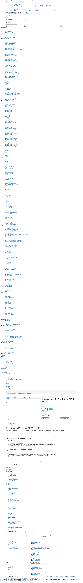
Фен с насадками (8, 261)
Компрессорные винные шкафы (11, 61)
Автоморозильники (8, 105)
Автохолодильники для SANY (10, 146)
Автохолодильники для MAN (10, 132)
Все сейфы (7, 211)
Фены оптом (7, 254)
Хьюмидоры (4, 264)
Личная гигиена (5, 306)
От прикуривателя (8, 143)
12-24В (6, 156)
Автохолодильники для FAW (10, 129)
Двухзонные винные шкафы (10, 64)
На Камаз (7, 202)
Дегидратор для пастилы (10, 33)
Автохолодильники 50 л (9, 111)
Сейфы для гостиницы (9, 218)
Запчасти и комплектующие (7, 325)
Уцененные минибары (9, 348)
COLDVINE (8, 385)
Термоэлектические (9, 177)
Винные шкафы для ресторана (11, 59)
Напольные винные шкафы (10, 95)
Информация (7, 373)
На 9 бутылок (7, 83)
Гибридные (7, 162)
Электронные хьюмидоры (10, 281)
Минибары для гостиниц (10, 169)
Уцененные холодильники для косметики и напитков (15, 351)
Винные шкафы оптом (9, 50)
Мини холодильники (9, 173)
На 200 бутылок (8, 92)
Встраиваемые (8, 124)
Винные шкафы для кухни (10, 48)
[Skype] (52, 409)
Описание (10, 419)
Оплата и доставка (38, 8)
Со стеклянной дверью (9, 178)
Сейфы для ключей (9, 223)
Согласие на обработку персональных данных (28, 578)
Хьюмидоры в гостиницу (10, 269)
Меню (3, 355)
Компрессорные (8, 126)
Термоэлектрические (9, 127)
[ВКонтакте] (47, 409)
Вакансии (16, 8)
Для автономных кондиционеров (11, 329)
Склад (15, 10)
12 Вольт (6, 185)
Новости (36, 10)
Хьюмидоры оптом (8, 275)
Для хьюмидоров (8, 338)
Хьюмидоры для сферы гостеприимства (13, 274)
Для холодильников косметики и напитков (13, 337)
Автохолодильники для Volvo (10, 139)
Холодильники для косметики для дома (13, 242)
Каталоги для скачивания (13, 481)
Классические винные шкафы (11, 55)
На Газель (7, 201)
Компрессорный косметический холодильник (14, 248)
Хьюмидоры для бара (9, 270)
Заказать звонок (9, 471)
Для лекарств (7, 120)
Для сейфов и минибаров (10, 334)
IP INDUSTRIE (8, 389)
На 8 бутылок (7, 82)
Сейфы (3, 208)
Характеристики (11, 420)
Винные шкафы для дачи (10, 47)
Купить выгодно (45, 418)
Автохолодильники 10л (9, 106)
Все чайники (7, 295)
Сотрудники (16, 5)
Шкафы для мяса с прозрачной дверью (13, 236)
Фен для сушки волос (9, 258)
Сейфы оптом (7, 216)
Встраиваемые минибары (10, 172)
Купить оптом (37, 1)
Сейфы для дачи (8, 213)
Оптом (6, 167)
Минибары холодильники (10, 171)
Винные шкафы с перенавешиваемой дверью (14, 51)
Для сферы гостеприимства (10, 165)
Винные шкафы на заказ (10, 62)
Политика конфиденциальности (12, 578)
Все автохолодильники (9, 103)
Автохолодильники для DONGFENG (12, 144)
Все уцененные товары (9, 344)
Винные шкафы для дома (10, 58)
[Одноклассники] (49, 409)
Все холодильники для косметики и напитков (14, 240)
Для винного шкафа (9, 331)
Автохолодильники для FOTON (11, 145)
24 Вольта (7, 186)
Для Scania (7, 191)
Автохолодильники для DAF (10, 137)
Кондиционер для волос (9, 314)
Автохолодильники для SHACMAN (11, 148)
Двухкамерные (8, 116)
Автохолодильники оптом (10, 113)
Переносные (7, 123)
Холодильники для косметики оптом (12, 244)
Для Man (6, 190)
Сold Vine (7, 179)
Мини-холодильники (9, 121)
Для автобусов (8, 141)
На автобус (7, 200)
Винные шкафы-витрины (10, 53)
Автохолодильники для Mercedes (11, 135)
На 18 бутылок (8, 85)
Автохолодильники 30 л (9, 109)
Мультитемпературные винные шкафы (12, 94)
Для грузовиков (8, 195)
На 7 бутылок (7, 81)
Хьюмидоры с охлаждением (10, 276)
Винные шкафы (5, 38)
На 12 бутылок (8, 84)
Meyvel (6, 96)
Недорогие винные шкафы (10, 65)
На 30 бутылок (8, 89)
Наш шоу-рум (10, 509)
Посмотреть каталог (45, 410)
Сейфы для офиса (8, 214)
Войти (30, 20)
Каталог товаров (5, 27)
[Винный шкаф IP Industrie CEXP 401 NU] (8, 399)
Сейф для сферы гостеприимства (11, 212)
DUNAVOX (8, 387)
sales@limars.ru (9, 12)
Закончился (46, 414)
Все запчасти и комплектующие (11, 327)
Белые (6, 291)
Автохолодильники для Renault (11, 140)
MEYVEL (7, 383)
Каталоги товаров (17, 4)
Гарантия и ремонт (38, 9)
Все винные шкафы (9, 41)
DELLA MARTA (8, 388)
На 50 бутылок (8, 90)
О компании (16, 3)
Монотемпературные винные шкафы (12, 93)
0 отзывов (43, 406)
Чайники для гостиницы (9, 297)
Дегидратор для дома (9, 32)
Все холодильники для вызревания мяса (13, 228)
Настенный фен (8, 263)
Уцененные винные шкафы (10, 71)
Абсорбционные (8, 174)
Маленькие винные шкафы (10, 66)
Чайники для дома (8, 299)
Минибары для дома (9, 168)
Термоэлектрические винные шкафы (12, 73)
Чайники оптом (8, 302)
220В (6, 152)
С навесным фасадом (9, 70)
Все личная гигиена (9, 308)
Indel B (6, 180)
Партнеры (37, 4)
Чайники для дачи (8, 298)
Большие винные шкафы (10, 43)
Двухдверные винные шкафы (10, 98)
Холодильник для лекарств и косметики (13, 241)
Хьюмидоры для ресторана (10, 273)
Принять (72, 579)
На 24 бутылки (8, 88)
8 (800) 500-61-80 (24, 12)
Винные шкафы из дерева (10, 60)
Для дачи (7, 118)
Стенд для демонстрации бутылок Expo (13, 340)
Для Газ (6, 194)
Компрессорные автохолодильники (15, 521)
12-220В (6, 155)
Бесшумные (7, 161)
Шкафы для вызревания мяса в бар (12, 231)
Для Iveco (7, 189)
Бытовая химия (5, 319)
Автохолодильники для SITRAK (11, 149)
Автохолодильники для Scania (11, 138)
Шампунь (7, 316)
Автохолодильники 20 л (9, 107)
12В (5, 151)
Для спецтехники (8, 207)
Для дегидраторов (8, 332)
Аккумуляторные (8, 115)
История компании (17, 1)
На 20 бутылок (8, 87)
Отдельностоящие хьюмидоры (11, 268)
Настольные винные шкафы (10, 56)
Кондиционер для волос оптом (11, 315)
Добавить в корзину (65, 418)
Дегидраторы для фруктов (10, 37)
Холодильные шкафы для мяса (11, 230)
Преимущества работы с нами (20, 9)
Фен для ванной (8, 262)
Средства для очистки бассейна (11, 323)
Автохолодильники (6, 100)
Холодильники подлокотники (10, 122)
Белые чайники (8, 296)
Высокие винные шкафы (10, 76)
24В (5, 154)
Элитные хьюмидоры (9, 282)
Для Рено (7, 199)
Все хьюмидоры (8, 267)
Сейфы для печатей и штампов (11, 224)
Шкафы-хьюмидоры (9, 280)
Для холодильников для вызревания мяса (13, 336)
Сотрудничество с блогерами (19, 6)
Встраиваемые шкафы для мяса (11, 229)
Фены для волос (5, 250)
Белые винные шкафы (9, 77)
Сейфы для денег (8, 220)
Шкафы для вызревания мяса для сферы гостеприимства (16, 234)
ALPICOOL (8, 386)
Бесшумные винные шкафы (10, 42)
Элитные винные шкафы (10, 68)
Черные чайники (8, 303)
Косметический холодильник (10, 246)
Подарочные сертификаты (7, 341)
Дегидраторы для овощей (10, 36)
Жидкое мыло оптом (9, 313)
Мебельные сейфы (9, 222)
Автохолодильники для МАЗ (10, 134)
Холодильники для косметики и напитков (10, 237)
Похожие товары (11, 423)
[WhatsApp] (51, 409)
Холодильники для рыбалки (10, 128)
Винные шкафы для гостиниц (11, 45)
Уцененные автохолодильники (11, 346)
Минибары (4, 157)
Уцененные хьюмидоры (9, 352)
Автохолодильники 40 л (9, 110)
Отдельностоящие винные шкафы (12, 75)
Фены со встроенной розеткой (11, 257)
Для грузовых (7, 117)
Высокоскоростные (8, 290)
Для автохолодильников (9, 330)
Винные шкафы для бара (10, 44)
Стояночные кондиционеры (10, 206)
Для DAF (6, 188)
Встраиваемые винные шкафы (11, 54)
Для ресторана (8, 163)
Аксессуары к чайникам (9, 304)
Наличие (10, 422)
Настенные (7, 287)
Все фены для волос (9, 252)
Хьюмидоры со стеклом (9, 279)
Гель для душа (8, 309)
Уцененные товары (6, 342)
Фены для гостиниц (9, 253)
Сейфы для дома (8, 219)
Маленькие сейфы (8, 217)
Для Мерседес (8, 197)
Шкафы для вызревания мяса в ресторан (13, 233)
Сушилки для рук (5, 284)
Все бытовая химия (9, 321)
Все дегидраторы (8, 31)
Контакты (54, 10)
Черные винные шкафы (9, 78)
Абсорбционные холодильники (11, 104)
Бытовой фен (7, 259)
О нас (12, 0)
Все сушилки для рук (9, 286)
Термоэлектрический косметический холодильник (15, 247)
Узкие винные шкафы (9, 67)
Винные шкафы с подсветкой (10, 99)
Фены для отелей (8, 256)
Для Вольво (7, 192)
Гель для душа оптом (9, 310)
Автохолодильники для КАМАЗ (11, 133)
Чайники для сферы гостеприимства (12, 301)
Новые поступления (6, 353)
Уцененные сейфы (8, 349)
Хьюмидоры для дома (9, 272)
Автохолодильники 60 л (9, 112)
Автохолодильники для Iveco (10, 130)
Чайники (4, 292)
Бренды (29, 10)
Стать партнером (38, 3)
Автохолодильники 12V (12, 522)
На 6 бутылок (7, 79)
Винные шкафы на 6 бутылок (14, 518)
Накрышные (7, 203)
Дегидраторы (5, 28)
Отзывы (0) (10, 424)
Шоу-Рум (36, 6)
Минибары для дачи (9, 166)
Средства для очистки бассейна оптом (12, 324)
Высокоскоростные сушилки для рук (15, 527)
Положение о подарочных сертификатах (43, 5)
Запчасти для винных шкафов (11, 72)
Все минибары (8, 160)
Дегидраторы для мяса (9, 34)
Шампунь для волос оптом (10, 318)
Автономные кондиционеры (7, 182)
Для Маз (6, 196)
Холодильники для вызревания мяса (9, 225)
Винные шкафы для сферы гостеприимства (13, 49)
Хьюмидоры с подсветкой (10, 278)
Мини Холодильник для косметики (12, 245)
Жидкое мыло (7, 312)
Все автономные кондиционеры (11, 184)
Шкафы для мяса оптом (9, 235)
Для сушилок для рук (9, 335)
